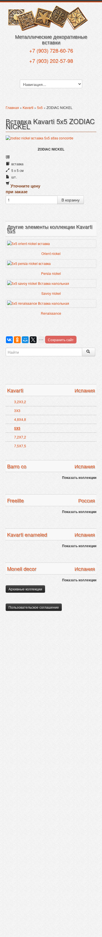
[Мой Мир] (25, 339)
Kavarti (28, 107)
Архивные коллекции (25, 588)
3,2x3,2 (20, 401)
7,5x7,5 (20, 445)
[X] (33, 339)
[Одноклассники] (17, 339)
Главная (12, 107)
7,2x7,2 (20, 436)
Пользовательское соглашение (33, 607)
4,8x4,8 (20, 419)
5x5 (40, 107)
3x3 (17, 410)
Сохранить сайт (61, 339)
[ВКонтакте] (9, 339)
